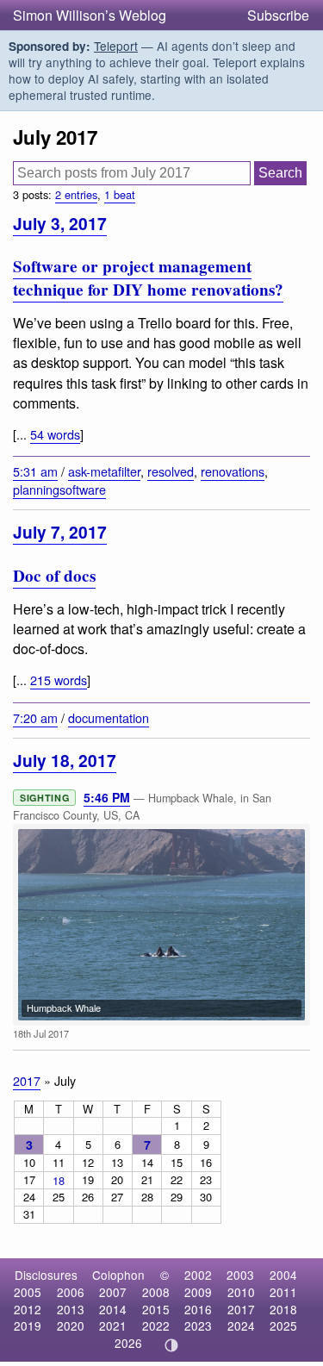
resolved (170, 471)
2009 (198, 1292)
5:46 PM (107, 797)
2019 (27, 1325)
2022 (156, 1325)
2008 (156, 1292)
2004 (283, 1274)
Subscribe (278, 15)
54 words (55, 434)
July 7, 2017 (60, 532)
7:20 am (35, 717)
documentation (108, 717)
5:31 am (35, 471)
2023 (198, 1325)
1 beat (119, 194)
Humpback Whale (64, 1007)
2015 (156, 1309)
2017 (26, 1080)
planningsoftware (59, 489)
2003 (240, 1274)
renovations (232, 471)
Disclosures (46, 1274)
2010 (241, 1292)
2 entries (76, 194)
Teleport (116, 45)
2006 (70, 1292)
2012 (27, 1309)
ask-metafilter (104, 471)
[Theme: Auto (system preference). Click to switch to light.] (171, 1345)
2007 (113, 1292)
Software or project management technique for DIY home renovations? (148, 278)
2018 (283, 1309)
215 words (58, 680)
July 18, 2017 (64, 760)
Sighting (44, 797)
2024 (241, 1325)
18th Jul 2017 (41, 1033)
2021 (113, 1325)
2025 (283, 1325)
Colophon (118, 1274)
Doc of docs (54, 576)
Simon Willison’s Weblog (89, 15)
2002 (198, 1274)
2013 (70, 1309)
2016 (198, 1309)
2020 (70, 1325)
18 (59, 1180)
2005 (27, 1292)
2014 (113, 1309)
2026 (128, 1342)
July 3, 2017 (60, 223)
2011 (283, 1292)
